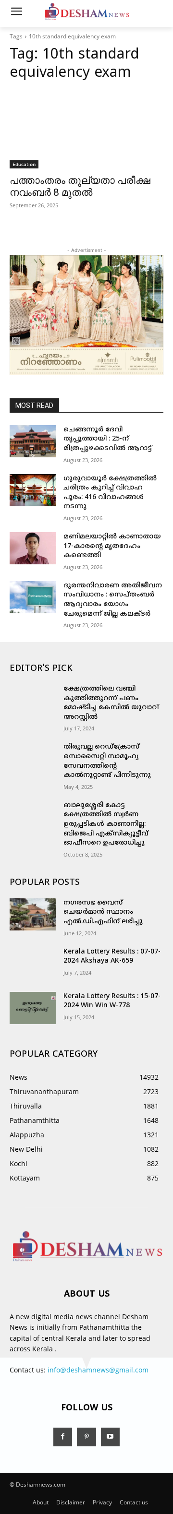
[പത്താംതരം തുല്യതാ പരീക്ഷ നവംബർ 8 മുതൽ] (86, 130)
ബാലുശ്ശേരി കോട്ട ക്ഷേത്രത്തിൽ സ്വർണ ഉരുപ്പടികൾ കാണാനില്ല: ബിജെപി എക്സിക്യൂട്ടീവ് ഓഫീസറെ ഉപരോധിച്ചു (105, 824)
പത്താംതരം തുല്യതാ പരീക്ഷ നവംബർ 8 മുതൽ (80, 186)
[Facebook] (62, 1437)
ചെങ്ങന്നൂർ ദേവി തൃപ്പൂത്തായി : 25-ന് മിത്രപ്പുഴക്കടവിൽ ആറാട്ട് (107, 439)
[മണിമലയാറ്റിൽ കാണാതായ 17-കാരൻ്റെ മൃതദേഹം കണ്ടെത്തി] (33, 548)
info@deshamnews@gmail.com (98, 1369)
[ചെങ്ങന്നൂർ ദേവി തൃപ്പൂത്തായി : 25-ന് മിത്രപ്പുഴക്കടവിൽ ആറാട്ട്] (33, 441)
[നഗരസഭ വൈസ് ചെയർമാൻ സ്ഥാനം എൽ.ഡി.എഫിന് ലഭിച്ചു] (33, 914)
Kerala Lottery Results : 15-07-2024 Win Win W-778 (112, 1001)
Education (24, 164)
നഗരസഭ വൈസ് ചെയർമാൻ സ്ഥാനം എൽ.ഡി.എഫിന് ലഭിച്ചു (103, 912)
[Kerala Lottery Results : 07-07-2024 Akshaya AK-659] (33, 963)
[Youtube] (110, 1437)
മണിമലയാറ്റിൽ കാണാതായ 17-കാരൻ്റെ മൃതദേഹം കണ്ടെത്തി (112, 546)
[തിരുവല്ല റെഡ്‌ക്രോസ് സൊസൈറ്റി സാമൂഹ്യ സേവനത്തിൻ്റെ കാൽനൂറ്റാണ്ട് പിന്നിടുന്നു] (33, 758)
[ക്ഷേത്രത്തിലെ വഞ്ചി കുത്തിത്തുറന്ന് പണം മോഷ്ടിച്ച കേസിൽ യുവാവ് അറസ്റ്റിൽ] (33, 700)
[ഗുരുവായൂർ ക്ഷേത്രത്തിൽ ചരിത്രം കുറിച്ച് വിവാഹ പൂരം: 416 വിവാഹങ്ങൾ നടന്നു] (33, 490)
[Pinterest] (86, 1437)
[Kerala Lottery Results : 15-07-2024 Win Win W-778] (33, 1008)
